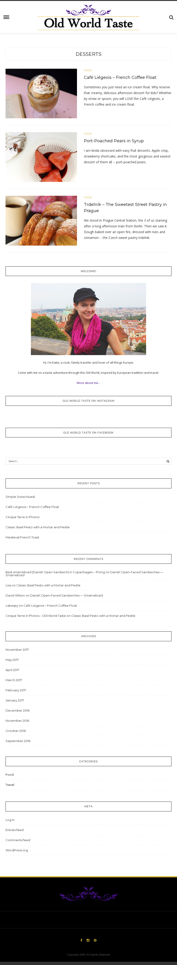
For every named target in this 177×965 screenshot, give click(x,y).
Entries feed (15, 830)
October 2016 (16, 731)
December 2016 (18, 710)
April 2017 (12, 670)
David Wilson (15, 595)
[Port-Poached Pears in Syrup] (41, 157)
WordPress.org (17, 850)
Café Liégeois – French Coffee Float (120, 77)
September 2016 (18, 741)
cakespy (12, 605)
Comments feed (18, 840)
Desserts (88, 54)
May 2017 (12, 660)
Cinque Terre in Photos (22, 517)
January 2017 (15, 700)
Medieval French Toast (22, 537)
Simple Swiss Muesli (20, 497)
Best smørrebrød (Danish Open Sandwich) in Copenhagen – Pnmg (55, 572)
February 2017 (16, 690)
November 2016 (17, 720)
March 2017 (14, 680)
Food (88, 70)
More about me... (88, 383)
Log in (10, 820)
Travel (10, 785)
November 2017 (17, 649)
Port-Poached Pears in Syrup (114, 140)
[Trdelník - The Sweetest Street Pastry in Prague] (41, 220)
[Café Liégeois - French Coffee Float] (41, 93)
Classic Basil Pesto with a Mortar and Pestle (38, 527)
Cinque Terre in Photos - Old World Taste (36, 616)
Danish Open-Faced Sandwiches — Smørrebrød (66, 595)
